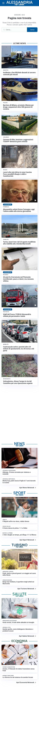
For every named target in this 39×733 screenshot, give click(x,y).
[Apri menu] (3, 3)
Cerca (32, 30)
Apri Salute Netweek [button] (26, 636)
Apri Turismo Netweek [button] (25, 589)
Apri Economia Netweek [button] (25, 682)
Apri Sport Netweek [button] (27, 540)
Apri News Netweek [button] (26, 488)
